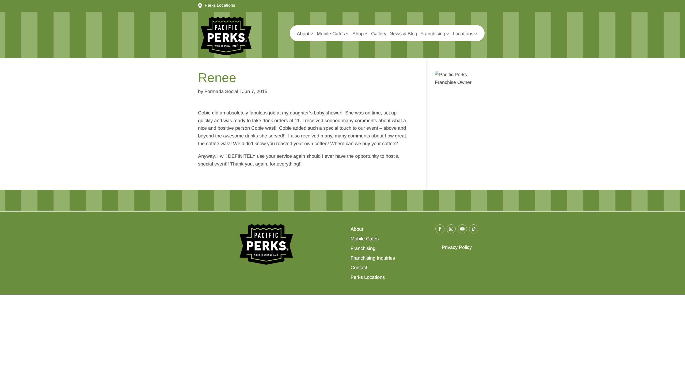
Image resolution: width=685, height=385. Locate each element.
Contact (359, 267)
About (303, 33)
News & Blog (403, 33)
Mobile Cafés (331, 33)
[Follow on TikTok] (473, 228)
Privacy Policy (457, 247)
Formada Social (221, 91)
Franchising (432, 33)
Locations (463, 33)
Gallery (378, 33)
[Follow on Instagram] (451, 228)
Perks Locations (368, 277)
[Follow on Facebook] (439, 228)
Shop (358, 33)
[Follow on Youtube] (462, 228)
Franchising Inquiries (373, 258)
